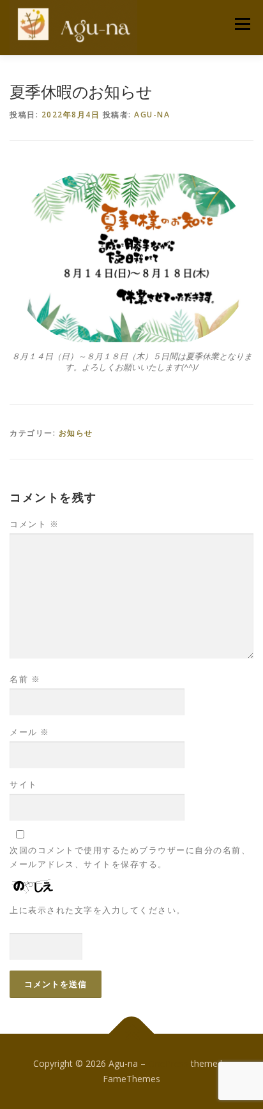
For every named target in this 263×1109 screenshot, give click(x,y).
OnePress (168, 1063)
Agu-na (152, 114)
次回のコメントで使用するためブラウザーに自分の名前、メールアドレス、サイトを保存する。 (130, 857)
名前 (25, 679)
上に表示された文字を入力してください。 (98, 910)
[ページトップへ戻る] (131, 1034)
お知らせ (76, 433)
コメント (34, 524)
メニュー (242, 24)
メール (30, 732)
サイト (24, 784)
